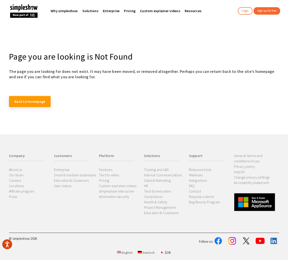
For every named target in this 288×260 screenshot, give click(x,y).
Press (13, 196)
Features (105, 169)
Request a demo (201, 196)
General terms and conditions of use (248, 158)
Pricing (104, 180)
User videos (63, 186)
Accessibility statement (251, 182)
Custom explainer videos (118, 186)
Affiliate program (21, 191)
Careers (15, 180)
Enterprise (62, 169)
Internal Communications (163, 175)
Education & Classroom (71, 180)
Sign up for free (266, 11)
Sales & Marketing (157, 180)
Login (245, 11)
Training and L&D (156, 169)
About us (15, 169)
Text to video (109, 175)
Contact (195, 191)
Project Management (160, 207)
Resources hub (200, 169)
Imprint (239, 172)
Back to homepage (29, 101)
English (127, 253)
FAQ (192, 186)
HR (146, 186)
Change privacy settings (252, 177)
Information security (114, 196)
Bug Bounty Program (204, 202)
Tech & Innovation (157, 191)
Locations (16, 186)
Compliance (153, 196)
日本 (167, 253)
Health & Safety (155, 202)
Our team (16, 175)
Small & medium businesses (75, 175)
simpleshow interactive (116, 191)
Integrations (198, 180)
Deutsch (148, 253)
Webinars (196, 175)
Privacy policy (244, 166)
